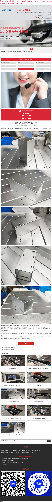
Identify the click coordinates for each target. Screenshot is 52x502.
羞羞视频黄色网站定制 (12, 55)
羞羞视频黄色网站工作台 (40, 62)
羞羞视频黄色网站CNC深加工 (9, 349)
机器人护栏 (20, 62)
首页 (7, 55)
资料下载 (17, 452)
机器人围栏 (20, 51)
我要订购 (26, 344)
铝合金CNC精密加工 (8, 440)
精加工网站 (34, 452)
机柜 (6, 51)
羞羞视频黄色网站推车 (40, 69)
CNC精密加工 (20, 55)
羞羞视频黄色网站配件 (26, 450)
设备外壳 (14, 440)
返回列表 (49, 440)
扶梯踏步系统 (38, 65)
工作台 (8, 51)
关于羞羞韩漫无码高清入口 (33, 5)
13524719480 (20, 462)
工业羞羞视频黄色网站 (17, 450)
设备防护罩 (20, 65)
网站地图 (1, 501)
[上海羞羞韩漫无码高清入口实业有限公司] (6, 11)
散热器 (30, 51)
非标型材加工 (3, 69)
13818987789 (11, 462)
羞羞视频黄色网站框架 (14, 51)
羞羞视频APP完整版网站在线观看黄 (7, 452)
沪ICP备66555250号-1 (11, 465)
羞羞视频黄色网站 (26, 51)
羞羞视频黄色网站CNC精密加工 (10, 347)
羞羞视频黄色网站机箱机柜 (6, 65)
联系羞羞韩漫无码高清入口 (45, 5)
